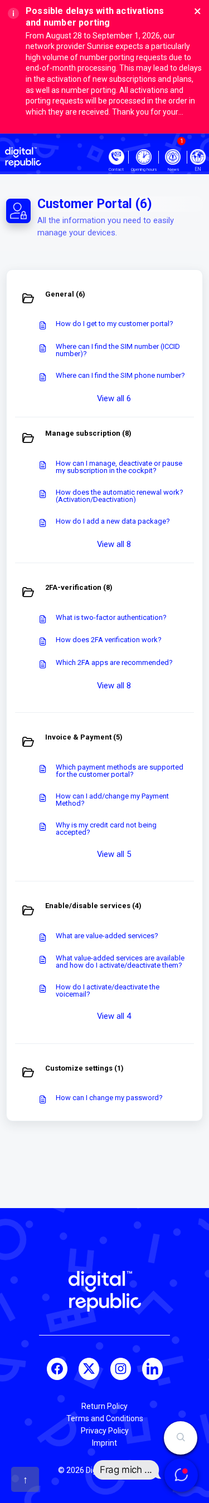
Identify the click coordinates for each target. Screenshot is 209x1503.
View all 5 (114, 854)
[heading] (104, 299)
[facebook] (57, 1369)
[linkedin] (152, 1369)
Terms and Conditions (104, 1418)
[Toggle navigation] (198, 157)
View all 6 (114, 398)
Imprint (104, 1443)
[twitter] (89, 1369)
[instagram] (120, 1369)
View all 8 (114, 544)
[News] (172, 157)
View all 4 (114, 1016)
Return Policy (104, 1406)
